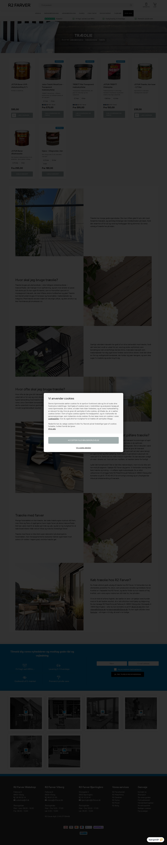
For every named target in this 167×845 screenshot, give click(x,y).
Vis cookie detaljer (83, 448)
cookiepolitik (53, 419)
